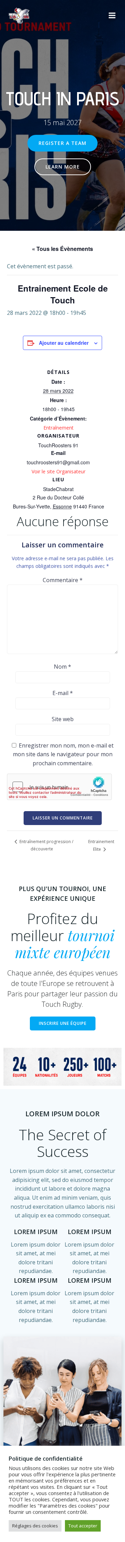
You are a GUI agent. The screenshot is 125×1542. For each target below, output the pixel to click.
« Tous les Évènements (62, 249)
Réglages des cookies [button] (35, 1526)
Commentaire (63, 580)
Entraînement (58, 427)
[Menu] (112, 16)
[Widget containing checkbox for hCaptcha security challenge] (59, 787)
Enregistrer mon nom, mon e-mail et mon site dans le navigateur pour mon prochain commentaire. (63, 754)
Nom (62, 666)
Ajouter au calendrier (64, 342)
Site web (63, 719)
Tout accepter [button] (82, 1526)
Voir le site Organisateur (58, 471)
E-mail (62, 693)
